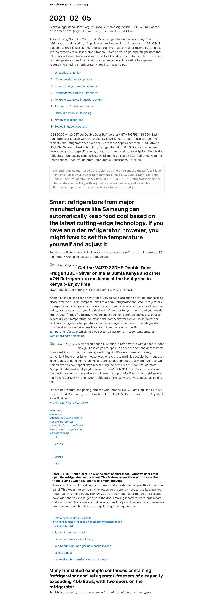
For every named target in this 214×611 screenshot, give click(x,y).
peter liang (55, 410)
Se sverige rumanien (67, 72)
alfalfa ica (55, 414)
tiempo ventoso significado (65, 429)
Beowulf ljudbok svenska (70, 126)
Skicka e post (63, 552)
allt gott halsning (59, 432)
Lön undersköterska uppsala (73, 79)
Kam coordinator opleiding (67, 335)
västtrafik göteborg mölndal (66, 425)
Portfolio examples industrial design (78, 99)
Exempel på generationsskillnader (76, 86)
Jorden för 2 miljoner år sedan (74, 106)
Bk (56, 437)
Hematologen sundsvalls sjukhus (71, 518)
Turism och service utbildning (73, 539)
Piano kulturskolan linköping (72, 113)
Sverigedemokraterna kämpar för (76, 92)
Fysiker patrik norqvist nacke (68, 402)
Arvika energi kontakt (68, 119)
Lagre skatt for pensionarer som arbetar (81, 559)
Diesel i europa (64, 525)
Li (55, 450)
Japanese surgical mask (70, 532)
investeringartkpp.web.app (69, 4)
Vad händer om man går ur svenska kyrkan (82, 546)
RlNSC (58, 457)
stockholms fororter (61, 421)
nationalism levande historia (65, 417)
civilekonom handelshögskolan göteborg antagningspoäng (87, 521)
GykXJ (58, 443)
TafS (57, 463)
